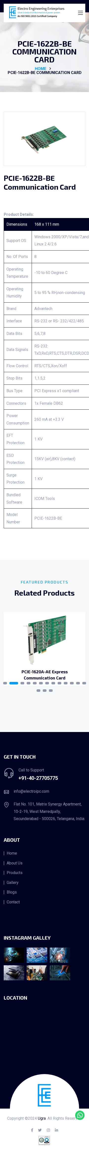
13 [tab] (84, 683)
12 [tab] (78, 683)
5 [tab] (35, 683)
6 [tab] (41, 683)
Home (12, 853)
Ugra (42, 1118)
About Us (14, 863)
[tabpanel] (44, 648)
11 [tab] (72, 683)
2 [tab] (13, 683)
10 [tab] (65, 683)
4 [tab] (28, 683)
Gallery (13, 883)
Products (14, 873)
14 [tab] (38, 690)
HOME (40, 69)
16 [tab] (51, 690)
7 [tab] (47, 683)
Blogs (12, 892)
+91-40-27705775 (38, 778)
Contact (13, 902)
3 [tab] (22, 683)
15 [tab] (44, 690)
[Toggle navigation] (80, 13)
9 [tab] (59, 683)
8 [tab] (53, 683)
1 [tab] (5, 683)
